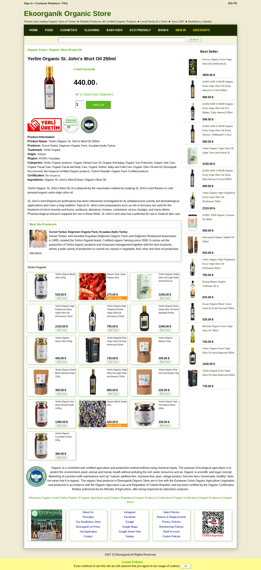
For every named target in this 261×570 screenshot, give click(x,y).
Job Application (88, 531)
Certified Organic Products (121, 21)
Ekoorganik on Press (88, 526)
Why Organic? (70, 497)
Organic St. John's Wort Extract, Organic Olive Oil (67, 179)
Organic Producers (210, 497)
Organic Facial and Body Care (69, 166)
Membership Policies (171, 526)
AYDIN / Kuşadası (49, 158)
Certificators (164, 497)
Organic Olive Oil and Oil (65, 49)
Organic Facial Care (39, 166)
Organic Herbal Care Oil (87, 162)
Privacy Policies (171, 521)
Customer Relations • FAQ (51, 3)
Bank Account (171, 531)
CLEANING (91, 30)
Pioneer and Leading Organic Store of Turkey (50, 21)
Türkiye (41, 154)
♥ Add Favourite (84, 69)
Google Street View (130, 531)
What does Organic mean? (44, 497)
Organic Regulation (122, 497)
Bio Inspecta (52, 175)
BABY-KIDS (115, 30)
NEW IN (181, 30)
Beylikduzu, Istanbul (199, 21)
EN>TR (232, 3)
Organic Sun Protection (138, 162)
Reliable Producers (91, 21)
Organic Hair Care (164, 162)
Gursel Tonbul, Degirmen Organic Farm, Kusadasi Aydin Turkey (78, 145)
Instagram (130, 512)
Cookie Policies (171, 536)
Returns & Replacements (171, 516)
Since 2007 (177, 21)
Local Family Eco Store (153, 21)
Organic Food (37, 49)
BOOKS (163, 30)
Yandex (129, 536)
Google (130, 521)
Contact (88, 536)
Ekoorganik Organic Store (67, 13)
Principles (88, 516)
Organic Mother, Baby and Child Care (110, 166)
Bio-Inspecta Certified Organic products (67, 171)
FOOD (49, 30)
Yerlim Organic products (58, 162)
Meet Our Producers (42, 224)
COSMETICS (68, 30)
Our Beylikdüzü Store (88, 521)
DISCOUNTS (201, 30)
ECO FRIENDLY (140, 30)
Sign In (28, 3)
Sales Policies (171, 512)
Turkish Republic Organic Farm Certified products (119, 171)
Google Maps (130, 526)
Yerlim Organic (52, 149)
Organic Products (145, 497)
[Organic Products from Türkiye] (45, 132)
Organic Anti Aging (113, 162)
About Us (88, 512)
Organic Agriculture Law (94, 497)
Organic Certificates (185, 497)
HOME (33, 30)
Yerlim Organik (37, 267)
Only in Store (114, 297)
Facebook (129, 516)
